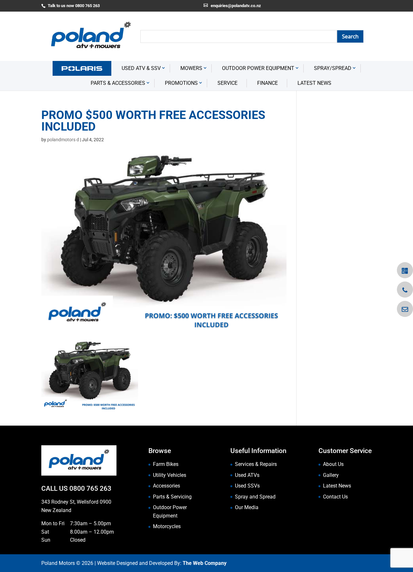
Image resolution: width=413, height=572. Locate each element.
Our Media (246, 507)
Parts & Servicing (172, 497)
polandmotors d (63, 139)
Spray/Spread (332, 68)
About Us (333, 464)
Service (227, 83)
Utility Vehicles (169, 475)
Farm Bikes (165, 464)
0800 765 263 (90, 488)
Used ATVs (247, 475)
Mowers (191, 68)
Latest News (314, 83)
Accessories (166, 486)
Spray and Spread (255, 497)
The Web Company (205, 563)
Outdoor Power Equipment (258, 68)
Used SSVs (247, 486)
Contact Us (335, 497)
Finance (267, 83)
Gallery (331, 475)
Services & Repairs (256, 464)
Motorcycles (167, 526)
